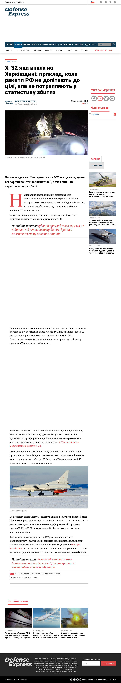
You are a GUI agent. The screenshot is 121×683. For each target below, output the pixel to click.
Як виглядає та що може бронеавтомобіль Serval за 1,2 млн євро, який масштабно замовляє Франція (43, 563)
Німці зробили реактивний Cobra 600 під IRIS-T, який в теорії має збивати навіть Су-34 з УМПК (101, 252)
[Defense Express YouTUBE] (106, 2)
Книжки (59, 50)
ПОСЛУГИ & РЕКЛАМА (89, 679)
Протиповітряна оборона (51, 574)
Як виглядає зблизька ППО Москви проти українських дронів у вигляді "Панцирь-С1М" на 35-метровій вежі (17, 636)
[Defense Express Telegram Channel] (115, 2)
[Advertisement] (77, 23)
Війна (17, 574)
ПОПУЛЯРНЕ (96, 165)
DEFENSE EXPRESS (25, 101)
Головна (8, 62)
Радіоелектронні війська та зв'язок (24, 578)
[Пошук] (114, 44)
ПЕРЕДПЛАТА (102, 679)
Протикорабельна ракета (30, 574)
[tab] (95, 159)
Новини (14, 62)
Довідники (49, 50)
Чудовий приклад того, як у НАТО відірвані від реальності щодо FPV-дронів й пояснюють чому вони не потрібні (48, 230)
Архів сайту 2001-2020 (103, 50)
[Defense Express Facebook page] (101, 2)
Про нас (9, 50)
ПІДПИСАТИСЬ (108, 663)
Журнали (37, 50)
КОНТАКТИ (112, 679)
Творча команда (23, 50)
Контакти (85, 50)
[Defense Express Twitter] (110, 2)
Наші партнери (71, 50)
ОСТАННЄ (95, 159)
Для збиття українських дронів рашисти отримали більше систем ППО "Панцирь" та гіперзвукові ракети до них (73, 637)
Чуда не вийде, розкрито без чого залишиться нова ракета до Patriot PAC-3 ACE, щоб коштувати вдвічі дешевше (102, 224)
